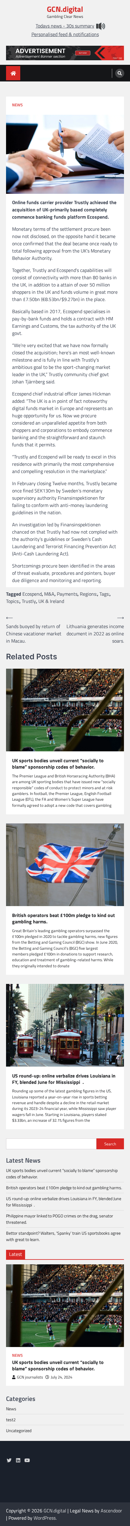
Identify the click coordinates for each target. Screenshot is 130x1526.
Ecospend (32, 593)
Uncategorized (18, 1430)
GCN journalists (30, 1377)
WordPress (45, 1517)
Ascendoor (111, 1510)
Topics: (12, 601)
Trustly (29, 601)
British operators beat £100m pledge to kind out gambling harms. (63, 918)
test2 (11, 1419)
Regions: (88, 593)
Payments (67, 593)
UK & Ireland (51, 601)
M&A (49, 593)
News (17, 105)
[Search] (119, 73)
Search (110, 1144)
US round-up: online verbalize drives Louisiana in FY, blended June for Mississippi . (63, 1079)
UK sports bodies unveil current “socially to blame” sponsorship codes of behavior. (58, 763)
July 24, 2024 (61, 1377)
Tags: (104, 593)
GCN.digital (65, 9)
